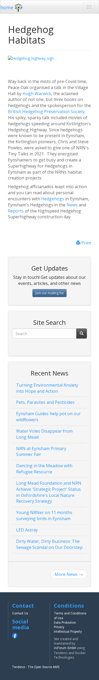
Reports (16, 211)
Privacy (59, 627)
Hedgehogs (52, 199)
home (6, 7)
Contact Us (20, 613)
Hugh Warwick (36, 93)
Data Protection (65, 622)
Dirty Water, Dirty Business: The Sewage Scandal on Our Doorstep (49, 544)
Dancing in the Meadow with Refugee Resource (44, 469)
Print (85, 243)
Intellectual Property (68, 631)
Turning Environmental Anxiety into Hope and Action (47, 388)
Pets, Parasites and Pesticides (45, 402)
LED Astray (27, 530)
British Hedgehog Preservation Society (46, 111)
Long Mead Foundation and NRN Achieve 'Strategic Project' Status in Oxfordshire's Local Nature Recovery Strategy (48, 492)
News (73, 205)
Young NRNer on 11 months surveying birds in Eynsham (44, 515)
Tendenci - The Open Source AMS (35, 667)
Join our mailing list (49, 293)
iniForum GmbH (65, 648)
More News (69, 574)
